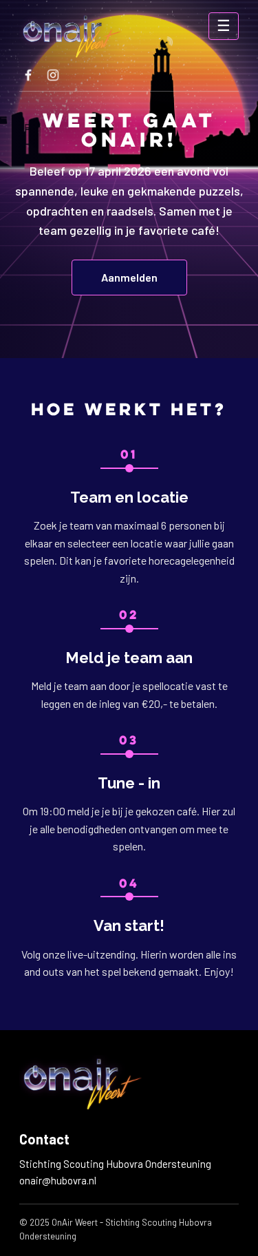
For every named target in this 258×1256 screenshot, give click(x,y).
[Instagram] (53, 75)
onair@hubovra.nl (57, 1180)
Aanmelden (129, 277)
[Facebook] (28, 75)
